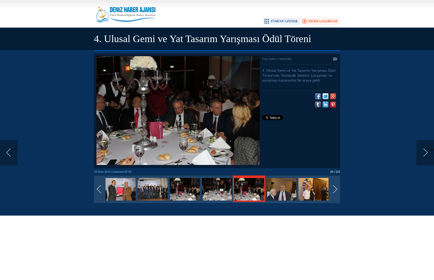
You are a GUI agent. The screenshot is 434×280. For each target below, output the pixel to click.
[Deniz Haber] (125, 25)
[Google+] (333, 96)
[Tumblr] (318, 105)
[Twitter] (325, 96)
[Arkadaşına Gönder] (335, 59)
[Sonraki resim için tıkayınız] (178, 164)
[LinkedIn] (325, 105)
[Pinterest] (333, 105)
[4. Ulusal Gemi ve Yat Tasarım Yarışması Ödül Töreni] (120, 201)
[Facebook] (318, 96)
